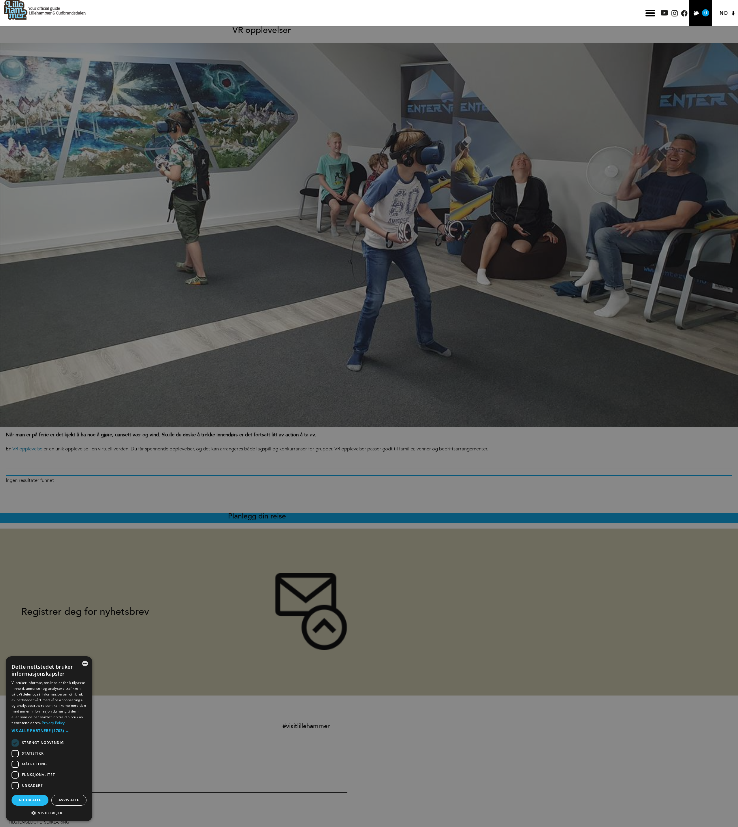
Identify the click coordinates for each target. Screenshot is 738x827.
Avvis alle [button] (69, 800)
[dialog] (49, 738)
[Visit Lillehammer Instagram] (674, 15)
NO (724, 13)
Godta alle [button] (30, 800)
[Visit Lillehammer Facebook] (684, 15)
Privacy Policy (53, 722)
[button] (49, 731)
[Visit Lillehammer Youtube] (664, 14)
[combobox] (85, 663)
